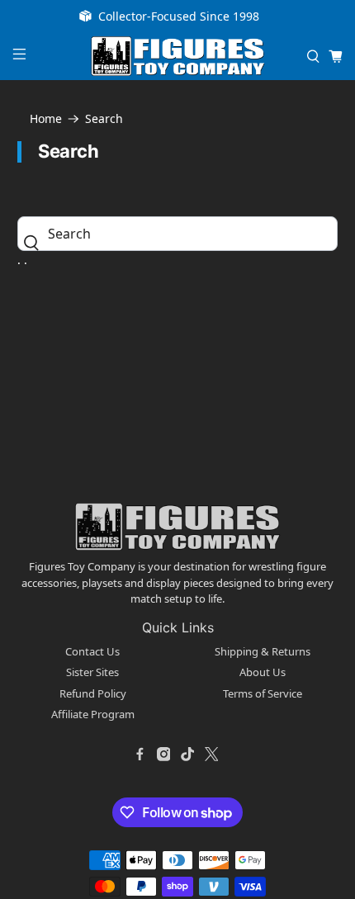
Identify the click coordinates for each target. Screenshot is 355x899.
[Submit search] (35, 242)
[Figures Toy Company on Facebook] (139, 754)
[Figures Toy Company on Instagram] (163, 754)
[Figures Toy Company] (178, 56)
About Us (262, 672)
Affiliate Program (93, 714)
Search (104, 119)
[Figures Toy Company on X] (211, 754)
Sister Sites (92, 672)
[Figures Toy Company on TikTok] (187, 754)
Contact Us (92, 651)
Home (46, 119)
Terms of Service (262, 693)
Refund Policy (92, 693)
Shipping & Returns (262, 651)
